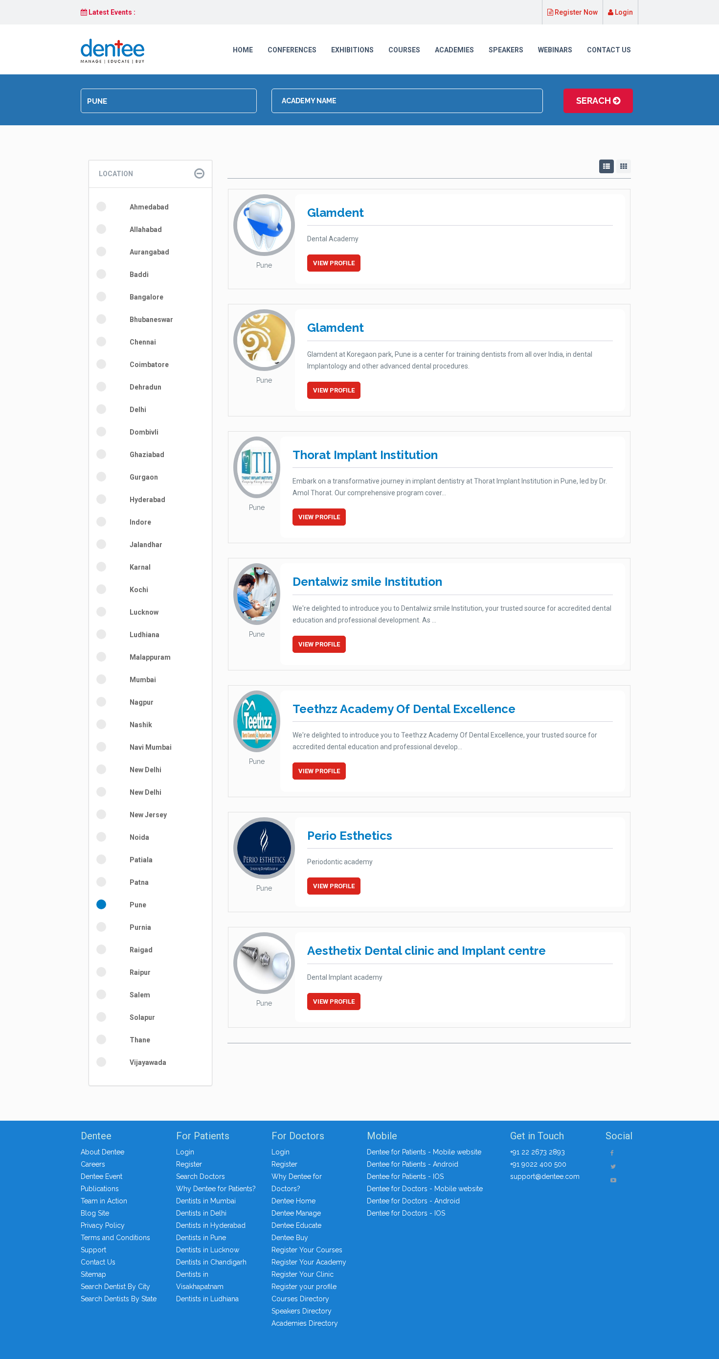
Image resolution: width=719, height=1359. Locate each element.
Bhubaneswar (151, 319)
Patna (139, 882)
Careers (93, 1164)
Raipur (140, 972)
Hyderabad (147, 500)
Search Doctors (200, 1176)
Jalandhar (146, 545)
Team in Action (104, 1201)
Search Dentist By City (115, 1286)
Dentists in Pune (201, 1238)
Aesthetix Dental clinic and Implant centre (426, 951)
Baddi (139, 274)
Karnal (140, 567)
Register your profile (304, 1286)
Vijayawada (148, 1062)
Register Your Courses (306, 1250)
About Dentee (102, 1152)
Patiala (141, 860)
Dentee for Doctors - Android (413, 1201)
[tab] (150, 174)
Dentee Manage (296, 1213)
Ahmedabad (149, 207)
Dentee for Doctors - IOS (406, 1213)
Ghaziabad (147, 455)
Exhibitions (352, 50)
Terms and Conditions (115, 1238)
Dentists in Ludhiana (207, 1299)
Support (93, 1250)
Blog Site (95, 1213)
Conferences (292, 50)
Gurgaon (144, 477)
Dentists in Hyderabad (211, 1225)
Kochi (139, 590)
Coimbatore (149, 365)
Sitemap (93, 1274)
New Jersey (148, 815)
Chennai (143, 342)
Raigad (141, 950)
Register (189, 1164)
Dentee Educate (296, 1225)
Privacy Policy (103, 1225)
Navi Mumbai (151, 747)
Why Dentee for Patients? (216, 1189)
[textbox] (168, 101)
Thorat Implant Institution (365, 455)
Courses (404, 50)
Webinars (555, 50)
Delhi (138, 410)
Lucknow (144, 612)
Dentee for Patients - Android (412, 1164)
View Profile (334, 263)
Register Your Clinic (302, 1274)
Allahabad (146, 229)
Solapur (142, 1017)
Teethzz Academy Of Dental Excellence (404, 709)
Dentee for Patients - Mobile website (424, 1152)
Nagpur (142, 702)
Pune (138, 905)
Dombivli (144, 432)
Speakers (506, 50)
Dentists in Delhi (201, 1213)
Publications (100, 1189)
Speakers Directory (301, 1311)
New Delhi (145, 770)
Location (116, 174)
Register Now (575, 12)
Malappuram (150, 657)
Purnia (140, 927)
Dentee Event (101, 1176)
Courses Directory (300, 1299)
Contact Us (609, 50)
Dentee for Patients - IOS (405, 1176)
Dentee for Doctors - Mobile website (425, 1189)
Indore (140, 522)
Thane (140, 1040)
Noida (139, 837)
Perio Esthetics (349, 836)
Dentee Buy (289, 1238)
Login (623, 12)
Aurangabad (149, 252)
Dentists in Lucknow (207, 1250)
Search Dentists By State (119, 1299)
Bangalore (146, 297)
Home (243, 50)
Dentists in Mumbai (206, 1201)
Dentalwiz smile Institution (367, 582)
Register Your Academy (308, 1262)
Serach (594, 100)
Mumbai (143, 680)
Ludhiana (144, 635)
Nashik (141, 725)
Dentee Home (293, 1201)
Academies (454, 50)
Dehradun (145, 387)
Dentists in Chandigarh (211, 1262)
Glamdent (335, 213)
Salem (140, 995)
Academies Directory (304, 1323)
